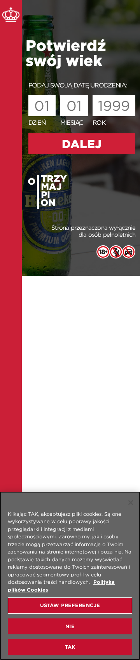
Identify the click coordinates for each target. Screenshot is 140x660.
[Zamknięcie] (130, 502)
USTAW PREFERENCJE (70, 605)
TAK (70, 647)
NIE (69, 626)
